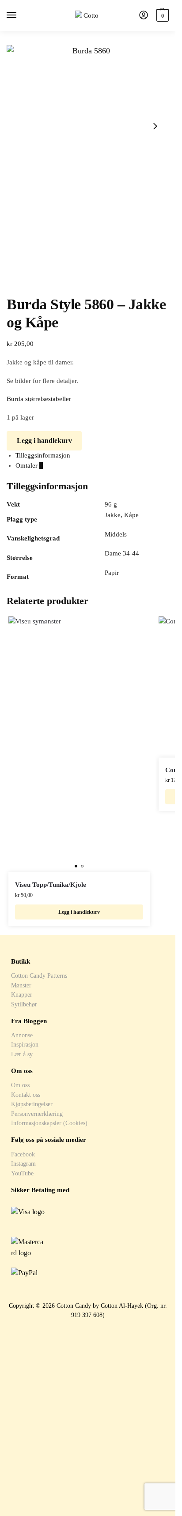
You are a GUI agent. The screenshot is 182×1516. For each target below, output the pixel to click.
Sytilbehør (24, 1004)
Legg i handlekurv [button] (79, 912)
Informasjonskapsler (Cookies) (49, 1122)
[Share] (16, 282)
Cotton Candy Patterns (39, 975)
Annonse (22, 1035)
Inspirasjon (24, 1044)
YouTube (22, 1173)
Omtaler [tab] (29, 465)
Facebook (23, 1154)
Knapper (21, 994)
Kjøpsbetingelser (32, 1103)
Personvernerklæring (37, 1113)
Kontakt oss (25, 1094)
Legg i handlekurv (44, 440)
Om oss (20, 1084)
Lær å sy (22, 1054)
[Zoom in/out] (30, 282)
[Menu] (20, 15)
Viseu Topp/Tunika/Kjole (50, 884)
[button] (161, 15)
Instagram (23, 1163)
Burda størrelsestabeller (39, 398)
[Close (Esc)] (9, 282)
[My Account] (143, 16)
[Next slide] (155, 126)
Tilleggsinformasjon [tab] (42, 455)
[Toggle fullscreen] (23, 282)
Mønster (21, 985)
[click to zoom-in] (88, 126)
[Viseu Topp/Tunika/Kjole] (79, 744)
